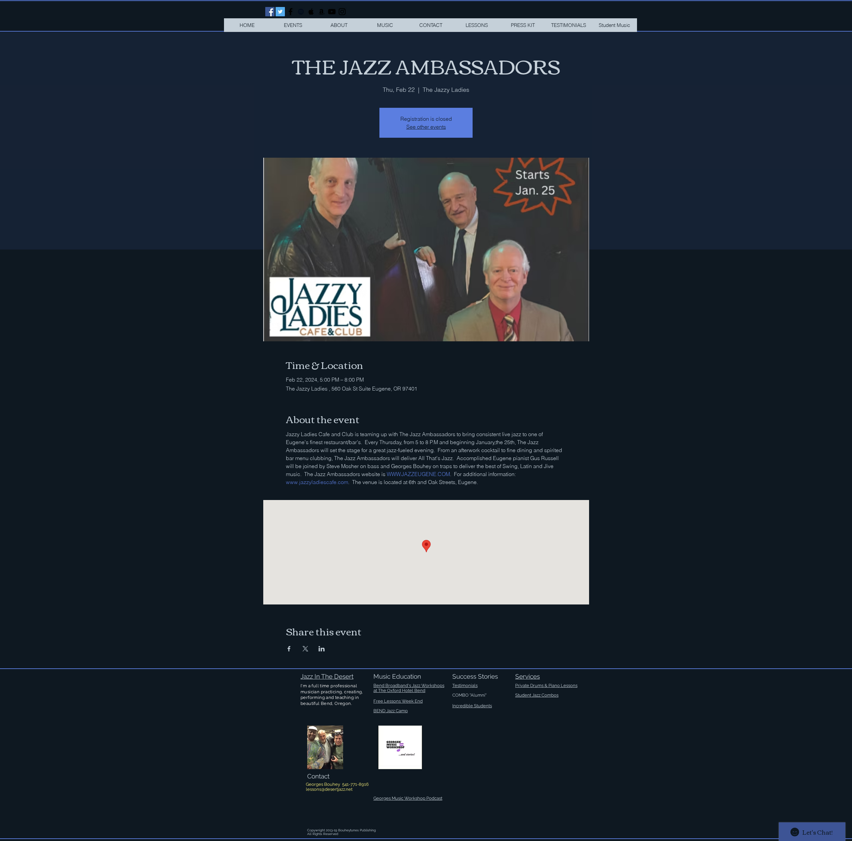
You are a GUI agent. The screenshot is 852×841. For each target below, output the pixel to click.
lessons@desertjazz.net (329, 789)
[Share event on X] (305, 648)
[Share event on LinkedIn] (322, 648)
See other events (426, 126)
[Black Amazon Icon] (321, 11)
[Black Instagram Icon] (342, 11)
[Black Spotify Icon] (301, 11)
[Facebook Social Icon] (270, 11)
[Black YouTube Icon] (331, 11)
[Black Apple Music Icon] (311, 11)
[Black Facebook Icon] (290, 11)
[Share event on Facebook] (289, 648)
